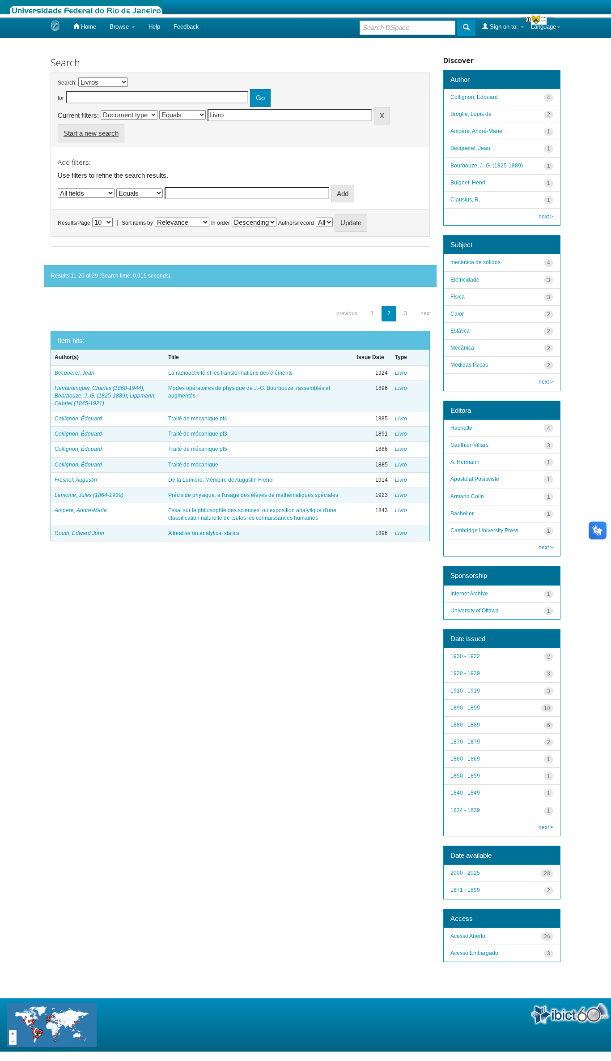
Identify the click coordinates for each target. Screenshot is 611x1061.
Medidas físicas (469, 365)
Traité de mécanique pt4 (197, 418)
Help (154, 26)
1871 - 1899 (465, 890)
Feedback (186, 26)
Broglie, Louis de (471, 114)
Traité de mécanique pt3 (197, 434)
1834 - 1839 (465, 810)
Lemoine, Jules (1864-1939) (89, 495)
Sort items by (137, 223)
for (61, 98)
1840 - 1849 (465, 793)
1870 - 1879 (465, 742)
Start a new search (91, 133)
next (425, 313)
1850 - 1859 (465, 776)
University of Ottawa (474, 611)
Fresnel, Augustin (76, 480)
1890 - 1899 (465, 708)
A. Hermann (464, 462)
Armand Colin (467, 496)
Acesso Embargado (474, 953)
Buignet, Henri (467, 183)
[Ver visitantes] (52, 1024)
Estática (460, 331)
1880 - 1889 (465, 725)
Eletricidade (464, 280)
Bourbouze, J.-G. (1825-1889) (91, 396)
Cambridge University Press (484, 530)
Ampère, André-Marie (81, 510)
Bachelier (462, 513)
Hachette (461, 428)
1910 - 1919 (465, 691)
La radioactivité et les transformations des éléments (230, 373)
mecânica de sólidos (475, 262)
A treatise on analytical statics (203, 533)
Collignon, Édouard (78, 418)
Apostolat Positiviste (474, 479)
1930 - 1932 (465, 656)
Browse (120, 26)
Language (543, 26)
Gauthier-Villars (469, 445)
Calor (457, 314)
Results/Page (74, 223)
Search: (67, 83)
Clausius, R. (465, 200)
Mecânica (462, 348)
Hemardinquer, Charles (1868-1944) (99, 388)
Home (87, 26)
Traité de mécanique (193, 465)
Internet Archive (469, 593)
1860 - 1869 (465, 759)
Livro (401, 373)
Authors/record (296, 223)
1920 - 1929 (465, 673)
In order (220, 223)
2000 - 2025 (465, 873)
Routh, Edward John (79, 533)
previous (346, 313)
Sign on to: (504, 26)
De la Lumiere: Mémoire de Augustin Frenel (221, 480)
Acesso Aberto (467, 936)
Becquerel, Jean (74, 373)
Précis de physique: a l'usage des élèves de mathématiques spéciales (253, 495)
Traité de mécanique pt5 (197, 449)
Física (457, 297)
